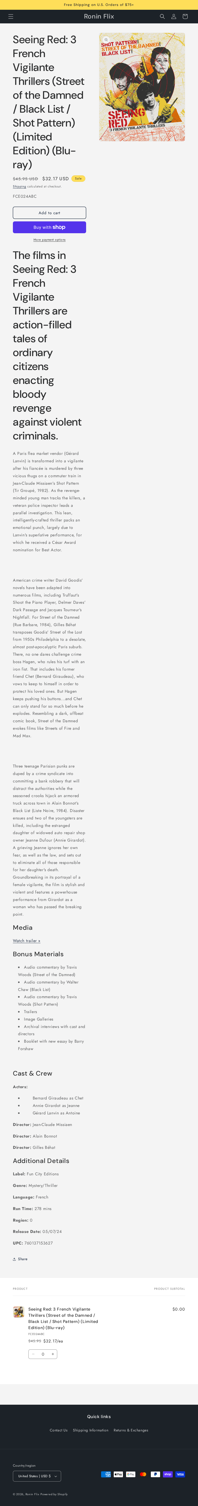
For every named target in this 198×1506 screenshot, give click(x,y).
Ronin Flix (32, 1494)
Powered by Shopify (54, 1494)
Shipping (19, 186)
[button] (10, 16)
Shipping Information (90, 1430)
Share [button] (23, 1258)
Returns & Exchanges (131, 1430)
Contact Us (59, 1430)
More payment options (50, 239)
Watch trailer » (26, 941)
